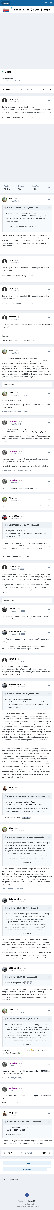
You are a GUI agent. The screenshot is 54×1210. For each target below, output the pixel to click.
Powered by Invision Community (27, 1206)
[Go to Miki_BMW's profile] (4, 517)
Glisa (32, 525)
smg (31, 977)
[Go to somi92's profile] (4, 567)
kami (31, 208)
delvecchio (8, 78)
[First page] (3, 90)
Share (27, 1163)
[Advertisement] (27, 42)
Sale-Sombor (35, 796)
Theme (21, 1201)
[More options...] (49, 100)
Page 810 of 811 (27, 90)
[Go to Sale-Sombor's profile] (4, 632)
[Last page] (50, 90)
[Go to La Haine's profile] (4, 422)
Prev (8, 90)
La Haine (33, 1122)
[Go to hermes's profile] (4, 317)
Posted (18, 102)
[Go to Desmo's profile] (4, 609)
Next (45, 90)
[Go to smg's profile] (4, 788)
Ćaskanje (22, 81)
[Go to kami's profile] (4, 100)
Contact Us (31, 1201)
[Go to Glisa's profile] (4, 199)
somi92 (32, 694)
